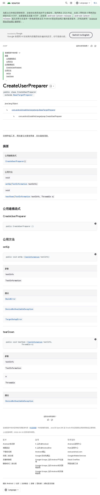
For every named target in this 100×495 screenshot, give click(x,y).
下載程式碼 (7, 452)
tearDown (9, 196)
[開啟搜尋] (66, 2)
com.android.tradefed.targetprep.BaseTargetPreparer (33, 110)
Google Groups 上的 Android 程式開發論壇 (49, 466)
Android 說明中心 (74, 444)
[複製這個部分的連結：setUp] (12, 247)
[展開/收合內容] (19, 52)
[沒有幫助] (95, 46)
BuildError (10, 299)
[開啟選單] (3, 3)
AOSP (5, 46)
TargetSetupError (13, 319)
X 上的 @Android (41, 444)
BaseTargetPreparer (22, 95)
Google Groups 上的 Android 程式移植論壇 (49, 472)
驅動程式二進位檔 (10, 463)
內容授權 (33, 428)
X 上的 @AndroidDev (43, 448)
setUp (8, 184)
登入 (95, 3)
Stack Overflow (74, 459)
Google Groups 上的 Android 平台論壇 (49, 460)
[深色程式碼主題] (95, 223)
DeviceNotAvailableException (19, 309)
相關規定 (6, 448)
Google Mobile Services (77, 456)
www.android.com (75, 452)
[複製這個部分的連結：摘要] (11, 146)
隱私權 (39, 483)
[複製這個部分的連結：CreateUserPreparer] (28, 216)
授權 (32, 483)
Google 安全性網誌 (42, 456)
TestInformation (19, 184)
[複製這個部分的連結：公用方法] (17, 239)
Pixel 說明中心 (73, 448)
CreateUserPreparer (14, 161)
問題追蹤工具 (73, 463)
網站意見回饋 (49, 483)
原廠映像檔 (7, 459)
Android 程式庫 (9, 444)
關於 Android (8, 483)
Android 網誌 (40, 452)
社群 (17, 483)
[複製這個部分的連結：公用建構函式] (22, 209)
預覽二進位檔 (8, 456)
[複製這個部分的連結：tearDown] (16, 332)
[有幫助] (91, 46)
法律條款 (24, 483)
